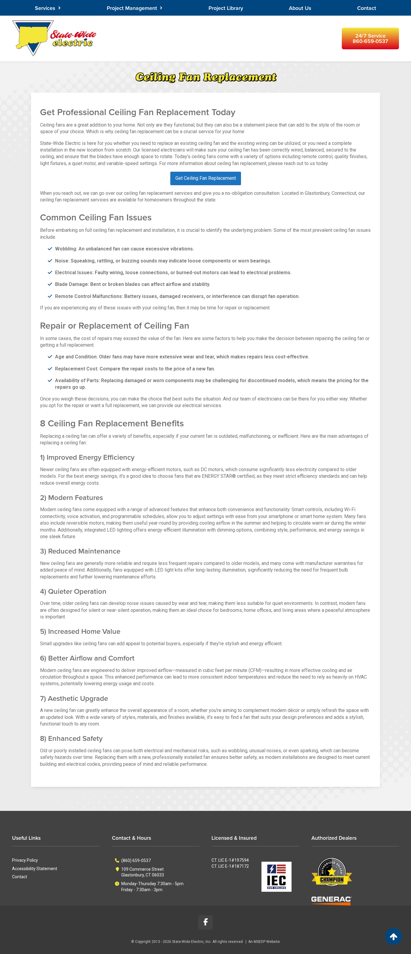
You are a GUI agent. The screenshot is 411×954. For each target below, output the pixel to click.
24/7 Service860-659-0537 (370, 38)
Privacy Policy (25, 860)
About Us (300, 8)
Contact (366, 8)
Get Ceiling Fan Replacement (205, 178)
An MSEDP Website (264, 942)
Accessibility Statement (34, 868)
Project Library (226, 8)
